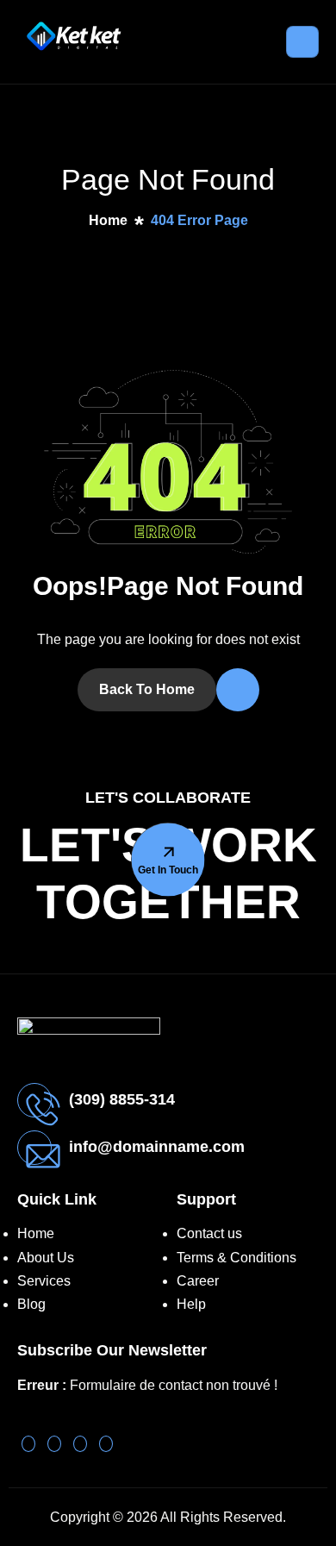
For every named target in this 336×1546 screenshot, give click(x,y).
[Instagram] (106, 1444)
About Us (45, 1257)
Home (35, 1233)
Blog (31, 1304)
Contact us (209, 1233)
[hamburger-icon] (302, 42)
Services (44, 1281)
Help (191, 1304)
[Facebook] (80, 1444)
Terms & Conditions (236, 1257)
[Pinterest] (28, 1444)
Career (198, 1281)
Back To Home (147, 689)
